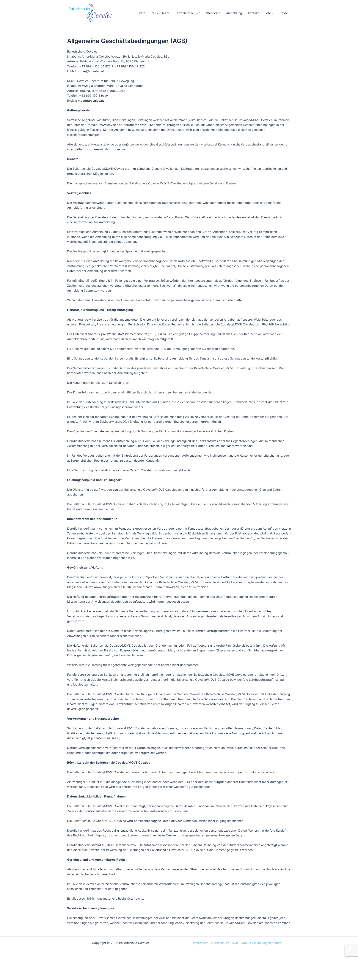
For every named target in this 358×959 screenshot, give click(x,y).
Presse (283, 13)
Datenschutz (220, 943)
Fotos (269, 13)
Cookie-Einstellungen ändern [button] (261, 943)
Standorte (213, 13)
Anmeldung (234, 13)
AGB (235, 943)
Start (141, 13)
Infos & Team (160, 13)
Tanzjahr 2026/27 (187, 13)
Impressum (200, 943)
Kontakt (253, 13)
